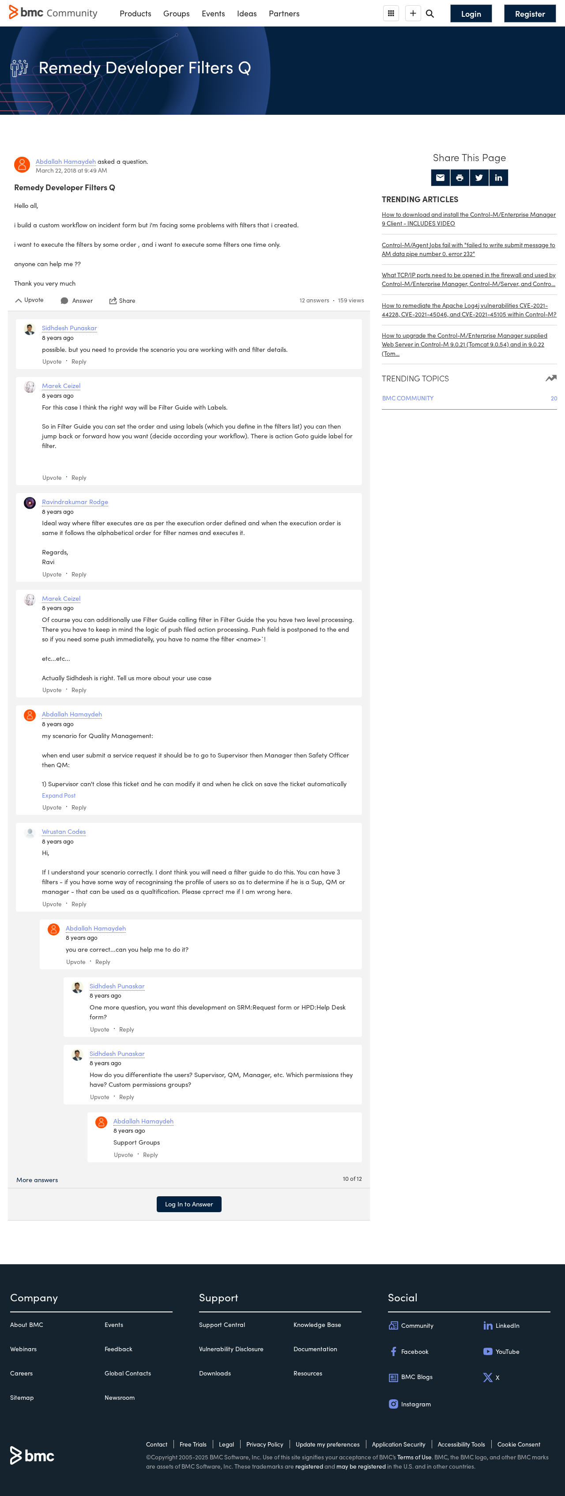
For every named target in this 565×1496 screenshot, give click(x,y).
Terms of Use (414, 1457)
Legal (226, 1444)
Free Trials (193, 1444)
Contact (156, 1444)
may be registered (361, 1466)
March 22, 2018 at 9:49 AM (71, 170)
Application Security (399, 1444)
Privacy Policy (264, 1444)
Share (127, 301)
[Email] (440, 178)
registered (309, 1466)
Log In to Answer (189, 1203)
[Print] (460, 178)
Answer (82, 300)
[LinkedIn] (499, 178)
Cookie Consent (518, 1444)
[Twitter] (479, 178)
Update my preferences (328, 1444)
